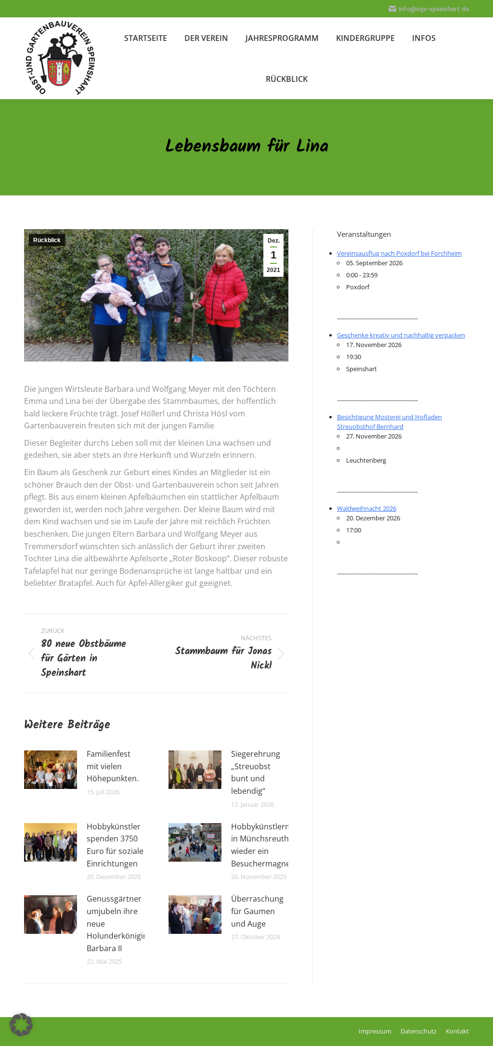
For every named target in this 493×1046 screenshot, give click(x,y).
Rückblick (47, 240)
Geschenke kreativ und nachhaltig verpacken (401, 335)
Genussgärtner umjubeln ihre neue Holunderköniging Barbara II (119, 923)
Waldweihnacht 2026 (366, 508)
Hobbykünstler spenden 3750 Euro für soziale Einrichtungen (115, 845)
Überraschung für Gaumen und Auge (257, 911)
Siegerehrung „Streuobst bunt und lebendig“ (255, 772)
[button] (21, 1025)
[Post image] (50, 769)
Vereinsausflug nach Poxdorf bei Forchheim (399, 253)
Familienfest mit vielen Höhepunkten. (113, 766)
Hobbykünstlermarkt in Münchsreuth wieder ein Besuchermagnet (269, 845)
